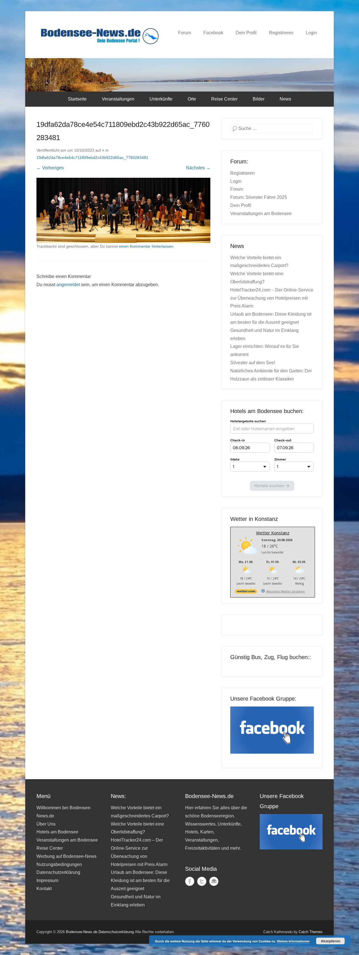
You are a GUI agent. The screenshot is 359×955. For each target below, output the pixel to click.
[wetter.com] (246, 592)
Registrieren (281, 32)
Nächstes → (198, 167)
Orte (192, 99)
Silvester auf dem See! (252, 362)
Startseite (77, 99)
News (285, 99)
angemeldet (68, 284)
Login (311, 32)
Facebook (213, 32)
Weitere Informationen (293, 941)
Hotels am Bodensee (57, 831)
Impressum (47, 880)
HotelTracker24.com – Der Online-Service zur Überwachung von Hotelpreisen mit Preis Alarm (271, 298)
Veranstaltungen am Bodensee (261, 213)
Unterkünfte (160, 99)
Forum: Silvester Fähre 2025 (258, 197)
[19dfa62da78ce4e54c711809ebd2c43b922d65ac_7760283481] (123, 210)
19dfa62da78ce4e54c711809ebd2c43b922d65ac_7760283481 (92, 157)
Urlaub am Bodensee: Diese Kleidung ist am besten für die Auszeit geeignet (140, 880)
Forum (184, 32)
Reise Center (224, 99)
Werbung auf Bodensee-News (66, 856)
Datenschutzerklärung (58, 872)
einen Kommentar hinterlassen (146, 246)
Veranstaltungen (118, 99)
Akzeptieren (330, 940)
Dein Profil (246, 32)
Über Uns (46, 824)
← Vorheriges (50, 167)
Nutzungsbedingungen (59, 864)
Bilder (258, 99)
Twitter (201, 881)
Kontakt (44, 888)
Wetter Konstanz (272, 532)
